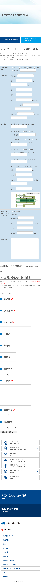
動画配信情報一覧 (8, 560)
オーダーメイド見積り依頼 (11, 568)
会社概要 (6, 548)
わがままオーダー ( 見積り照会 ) (31, 40)
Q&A (4, 572)
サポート (6, 544)
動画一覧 (6, 556)
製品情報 (6, 540)
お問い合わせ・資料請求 (11, 40)
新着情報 (6, 577)
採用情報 (6, 552)
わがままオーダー (8, 536)
